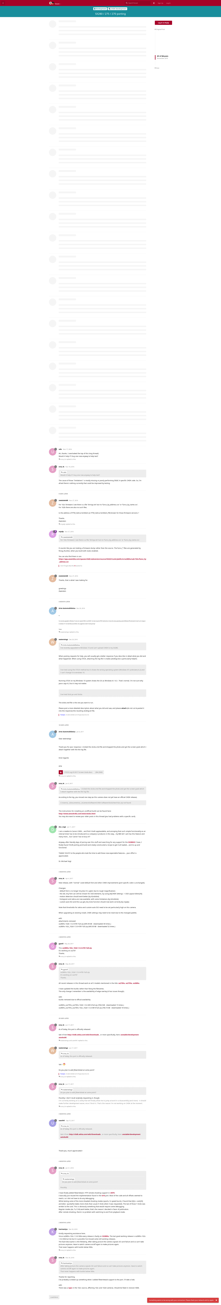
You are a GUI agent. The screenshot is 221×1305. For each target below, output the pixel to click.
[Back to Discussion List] (3, 3)
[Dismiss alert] (216, 1300)
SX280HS (131, 842)
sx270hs (121, 983)
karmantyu (67, 1263)
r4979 (112, 1193)
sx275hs (129, 983)
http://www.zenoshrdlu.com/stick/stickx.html (77, 814)
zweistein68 (68, 537)
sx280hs (136, 983)
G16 (103, 1195)
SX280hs (105, 1236)
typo (70, 1288)
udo (64, 472)
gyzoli (65, 969)
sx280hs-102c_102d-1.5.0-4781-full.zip (77, 948)
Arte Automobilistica (71, 645)
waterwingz (68, 1090)
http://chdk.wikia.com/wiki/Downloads (83, 1035)
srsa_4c (66, 1053)
